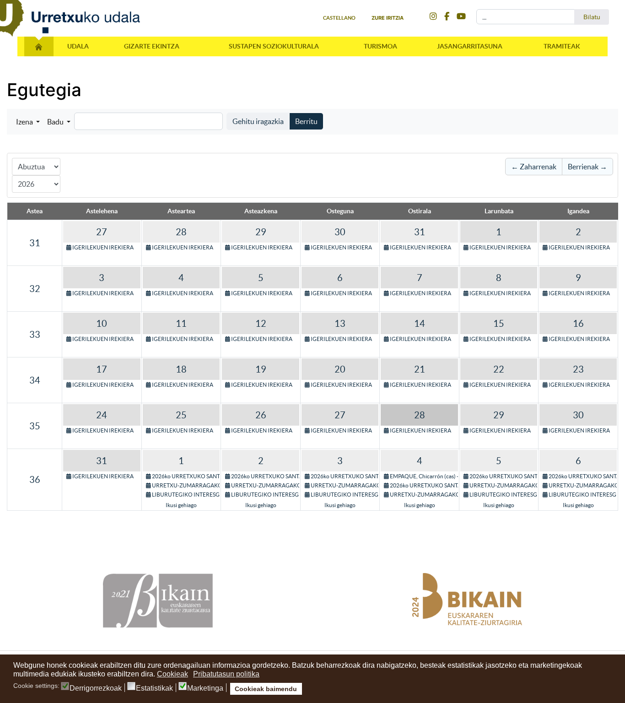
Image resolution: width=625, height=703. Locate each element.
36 (34, 480)
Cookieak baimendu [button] (266, 688)
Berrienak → (587, 166)
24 (101, 415)
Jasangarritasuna (469, 46)
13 (339, 324)
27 (101, 232)
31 (34, 243)
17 (101, 369)
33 (34, 335)
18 (181, 369)
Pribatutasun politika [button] (226, 674)
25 (181, 415)
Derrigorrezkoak (96, 688)
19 (260, 369)
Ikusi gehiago (181, 505)
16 (578, 324)
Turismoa (380, 46)
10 (101, 324)
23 (578, 369)
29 (260, 232)
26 (260, 415)
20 (339, 369)
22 (498, 369)
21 (419, 369)
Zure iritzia (388, 18)
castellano (339, 18)
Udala (78, 46)
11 (181, 324)
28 (181, 232)
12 (260, 324)
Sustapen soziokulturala (274, 46)
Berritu (306, 121)
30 (339, 232)
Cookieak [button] (172, 674)
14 (419, 324)
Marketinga (205, 688)
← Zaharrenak (533, 166)
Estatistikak (154, 688)
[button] (27, 122)
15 (498, 324)
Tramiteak (562, 46)
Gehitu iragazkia (258, 121)
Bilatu (591, 17)
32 (34, 289)
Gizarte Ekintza (151, 46)
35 (34, 426)
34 (34, 380)
